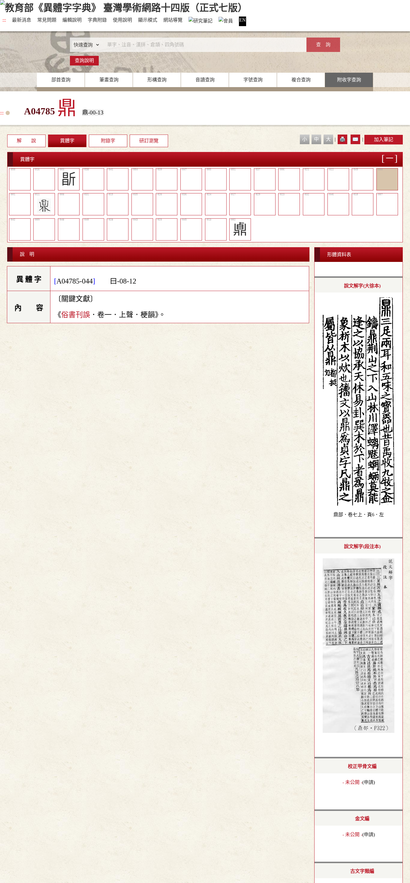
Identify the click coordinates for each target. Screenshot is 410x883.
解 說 (26, 140)
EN (242, 20)
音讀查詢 (205, 79)
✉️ (355, 139)
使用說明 (122, 20)
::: (4, 20)
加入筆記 (383, 139)
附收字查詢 (349, 79)
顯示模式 (147, 20)
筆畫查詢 (109, 79)
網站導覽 (172, 20)
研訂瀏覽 (148, 140)
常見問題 (46, 20)
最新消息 (21, 20)
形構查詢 (157, 79)
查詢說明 (84, 60)
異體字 (67, 140)
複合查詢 (301, 79)
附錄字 (108, 140)
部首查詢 (61, 79)
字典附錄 (97, 20)
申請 (368, 782)
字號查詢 (253, 79)
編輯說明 (72, 20)
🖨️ (342, 139)
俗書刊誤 (75, 315)
